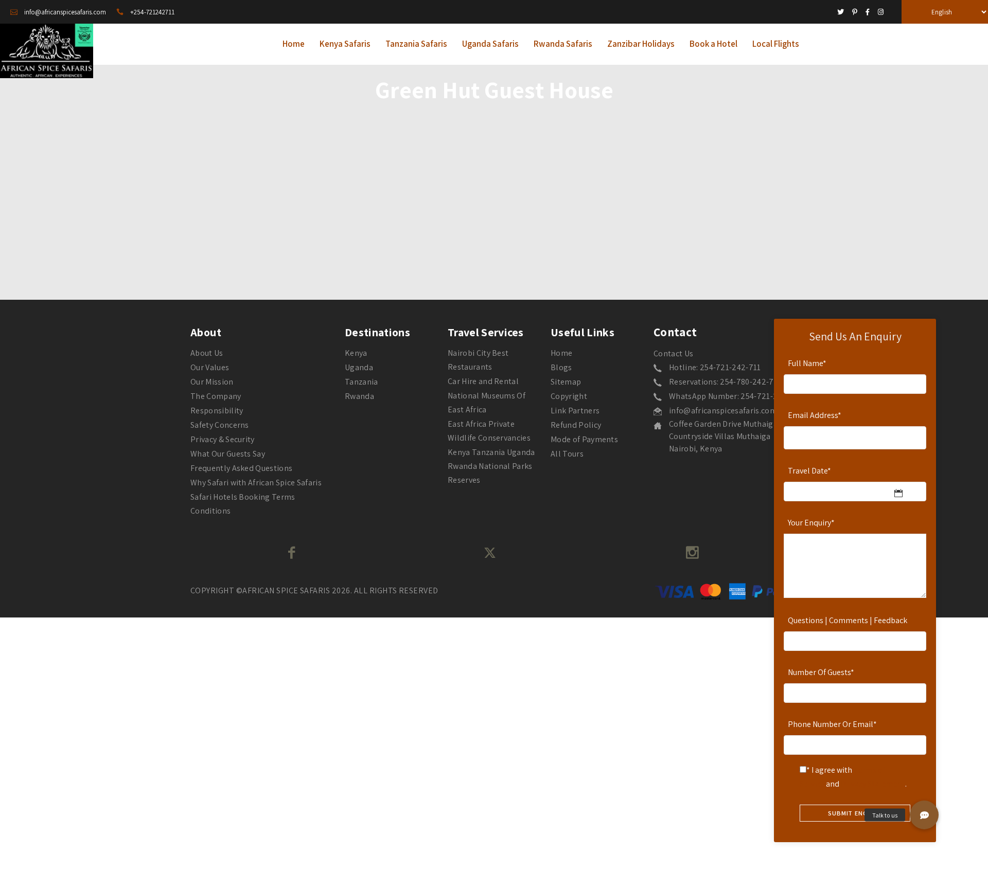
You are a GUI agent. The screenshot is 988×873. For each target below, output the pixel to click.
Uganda (359, 367)
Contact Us (673, 353)
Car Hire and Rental (483, 381)
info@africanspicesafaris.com (723, 410)
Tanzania (361, 381)
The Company (215, 396)
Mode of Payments (584, 439)
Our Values (209, 367)
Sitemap (566, 381)
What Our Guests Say (227, 453)
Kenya (356, 353)
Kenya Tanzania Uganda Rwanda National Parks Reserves (491, 466)
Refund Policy (576, 425)
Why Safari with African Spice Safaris (256, 482)
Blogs (561, 367)
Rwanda (359, 396)
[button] (924, 815)
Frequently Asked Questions (241, 468)
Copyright (569, 396)
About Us (206, 353)
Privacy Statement (873, 783)
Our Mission (212, 381)
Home (561, 353)
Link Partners (575, 410)
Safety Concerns (219, 425)
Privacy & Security (222, 439)
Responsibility (216, 410)
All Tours (567, 453)
